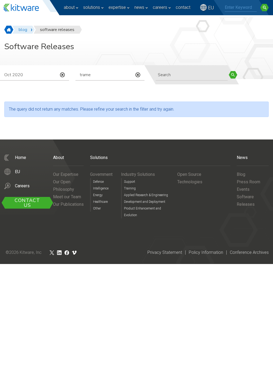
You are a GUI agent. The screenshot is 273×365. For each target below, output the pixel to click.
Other (97, 208)
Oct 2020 (13, 75)
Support (129, 182)
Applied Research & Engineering (146, 195)
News (139, 7)
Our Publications (68, 204)
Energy (98, 195)
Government (101, 174)
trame (85, 75)
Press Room (248, 181)
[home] (8, 30)
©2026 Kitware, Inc (24, 252)
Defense (98, 182)
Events (243, 189)
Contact (183, 7)
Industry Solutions (138, 174)
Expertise (117, 7)
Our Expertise (65, 174)
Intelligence (101, 188)
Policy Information (206, 252)
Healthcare (100, 202)
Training (130, 188)
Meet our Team (67, 196)
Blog (241, 174)
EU (211, 7)
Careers (160, 7)
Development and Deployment (144, 202)
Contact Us (27, 202)
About (69, 7)
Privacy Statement (164, 252)
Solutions (91, 7)
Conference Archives (249, 252)
